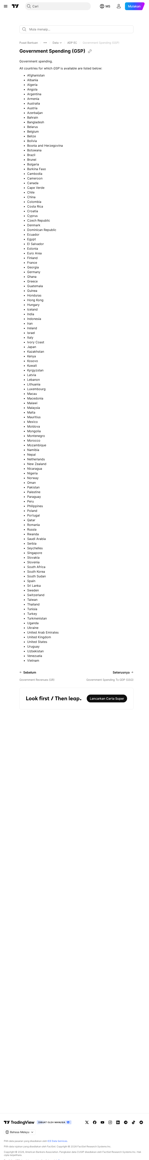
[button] (28, 42)
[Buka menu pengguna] (119, 6)
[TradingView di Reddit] (141, 1122)
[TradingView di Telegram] (125, 1122)
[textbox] (78, 29)
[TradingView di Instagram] (110, 1122)
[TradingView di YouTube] (102, 1122)
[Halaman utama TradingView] (19, 1122)
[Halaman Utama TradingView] (15, 6)
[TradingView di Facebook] (94, 1122)
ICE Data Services (57, 1141)
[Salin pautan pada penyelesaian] (90, 51)
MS (108, 6)
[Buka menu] (6, 6)
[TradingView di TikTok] (133, 1122)
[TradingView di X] (87, 1122)
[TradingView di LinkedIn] (118, 1122)
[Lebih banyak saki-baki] (45, 42)
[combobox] (76, 29)
